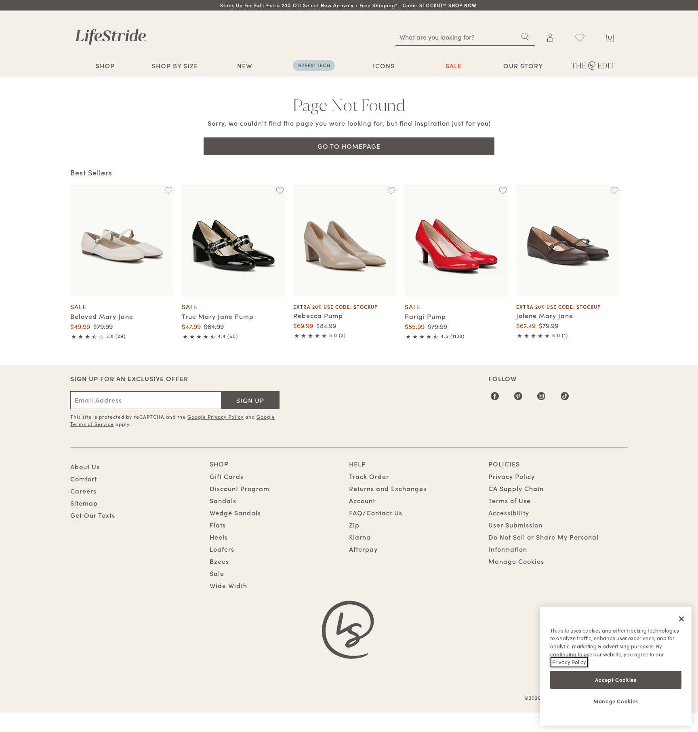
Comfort (83, 478)
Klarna (360, 536)
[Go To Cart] (610, 36)
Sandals (223, 500)
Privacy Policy (511, 476)
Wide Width (228, 585)
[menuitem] (105, 67)
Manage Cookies (516, 561)
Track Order (369, 476)
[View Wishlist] (579, 37)
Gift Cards (227, 476)
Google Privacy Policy (215, 416)
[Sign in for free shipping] (550, 37)
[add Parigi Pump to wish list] (502, 190)
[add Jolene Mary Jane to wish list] (614, 190)
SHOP (105, 65)
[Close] (681, 619)
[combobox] (465, 37)
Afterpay (363, 548)
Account (362, 500)
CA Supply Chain (516, 488)
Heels (219, 536)
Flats (218, 524)
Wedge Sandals (235, 512)
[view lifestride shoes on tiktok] (565, 398)
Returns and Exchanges (388, 488)
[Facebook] (495, 398)
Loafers (222, 548)
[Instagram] (541, 398)
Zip (354, 524)
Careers (83, 490)
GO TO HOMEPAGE (349, 145)
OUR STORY (523, 65)
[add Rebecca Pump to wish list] (391, 190)
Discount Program (239, 488)
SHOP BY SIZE (175, 65)
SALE (454, 65)
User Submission (515, 524)
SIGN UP (250, 400)
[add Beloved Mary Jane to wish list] (168, 190)
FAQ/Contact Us (375, 512)
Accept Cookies (615, 679)
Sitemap (84, 502)
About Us (85, 466)
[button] (477, 5)
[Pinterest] (518, 398)
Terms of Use (509, 500)
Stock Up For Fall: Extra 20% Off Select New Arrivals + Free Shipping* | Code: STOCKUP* (348, 5)
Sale (217, 573)
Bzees (219, 561)
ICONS (384, 65)
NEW (244, 65)
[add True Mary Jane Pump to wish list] (279, 190)
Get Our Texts (92, 515)
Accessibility (508, 512)
